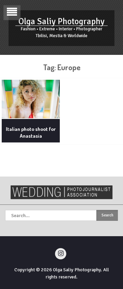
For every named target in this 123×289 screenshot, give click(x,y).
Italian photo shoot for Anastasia (31, 132)
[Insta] (60, 253)
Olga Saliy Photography (61, 21)
